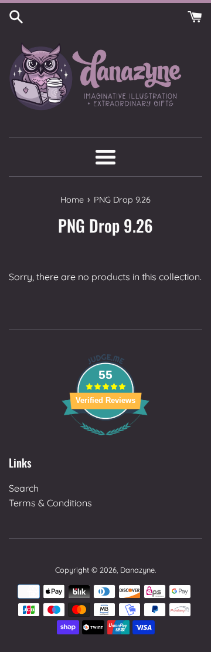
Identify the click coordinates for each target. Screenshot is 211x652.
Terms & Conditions (50, 503)
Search (24, 488)
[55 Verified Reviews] (105, 441)
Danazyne (137, 569)
